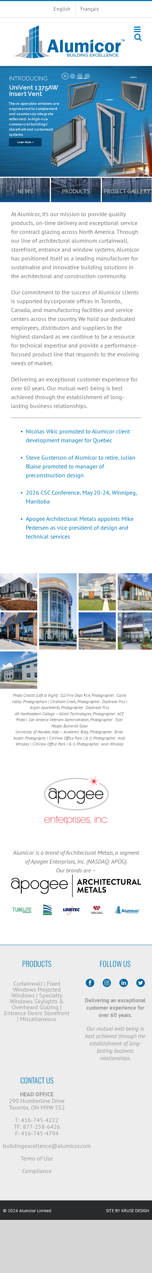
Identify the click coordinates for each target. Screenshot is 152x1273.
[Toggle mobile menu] (138, 29)
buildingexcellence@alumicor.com (47, 1145)
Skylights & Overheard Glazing (38, 1004)
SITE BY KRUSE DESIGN (127, 1210)
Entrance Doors (23, 1013)
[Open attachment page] (18, 591)
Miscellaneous (38, 1019)
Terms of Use (37, 1158)
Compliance (37, 1171)
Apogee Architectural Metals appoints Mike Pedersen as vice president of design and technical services (80, 527)
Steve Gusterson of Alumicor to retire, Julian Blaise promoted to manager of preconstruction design (80, 466)
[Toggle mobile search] (138, 37)
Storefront (56, 1013)
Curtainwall (27, 983)
